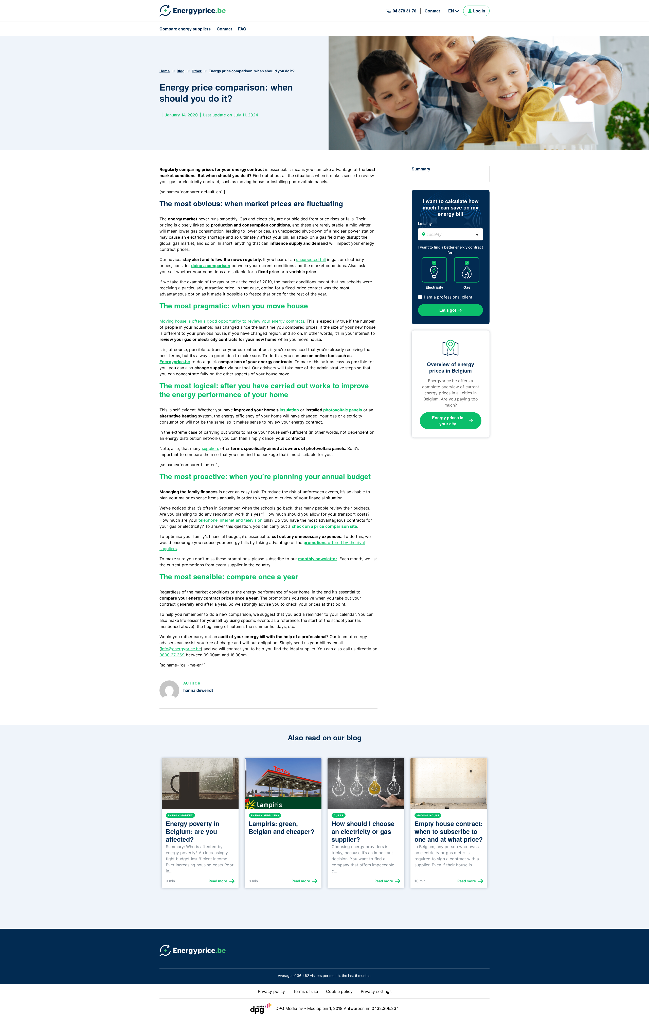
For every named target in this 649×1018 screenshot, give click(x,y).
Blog (181, 71)
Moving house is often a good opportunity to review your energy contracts (231, 321)
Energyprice (171, 361)
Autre (339, 815)
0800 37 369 (172, 654)
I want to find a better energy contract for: (450, 250)
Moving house (428, 815)
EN (451, 11)
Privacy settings (376, 991)
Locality (425, 223)
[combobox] (450, 234)
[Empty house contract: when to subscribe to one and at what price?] (448, 785)
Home (164, 71)
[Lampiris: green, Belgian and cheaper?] (283, 785)
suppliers (210, 448)
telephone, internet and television (230, 520)
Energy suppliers (265, 815)
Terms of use (305, 991)
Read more (218, 881)
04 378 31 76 (404, 11)
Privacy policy (271, 991)
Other (197, 71)
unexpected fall (311, 259)
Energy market (180, 815)
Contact (432, 11)
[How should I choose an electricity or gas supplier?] (366, 785)
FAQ (242, 29)
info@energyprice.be (181, 648)
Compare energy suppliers (185, 29)
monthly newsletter (317, 558)
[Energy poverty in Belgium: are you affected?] (200, 785)
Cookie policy (339, 991)
